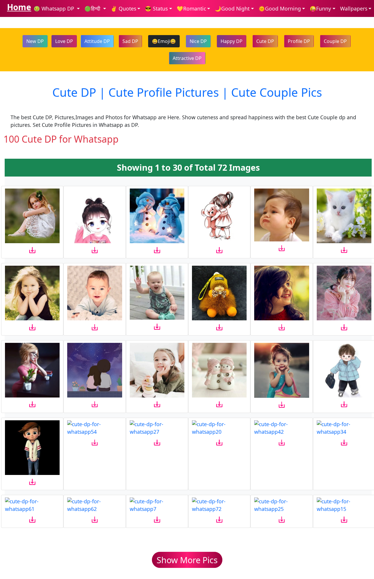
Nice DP (198, 41)
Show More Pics (187, 560)
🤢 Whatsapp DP (55, 8)
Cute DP (265, 41)
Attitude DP (97, 41)
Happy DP (232, 41)
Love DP (64, 41)
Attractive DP (187, 58)
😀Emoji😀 (164, 41)
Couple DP (335, 41)
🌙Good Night (232, 8)
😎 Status (156, 8)
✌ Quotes (123, 8)
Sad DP (130, 41)
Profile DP (299, 41)
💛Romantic (191, 8)
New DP (35, 41)
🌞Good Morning (280, 8)
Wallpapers (353, 8)
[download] (32, 250)
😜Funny (320, 8)
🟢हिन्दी (93, 8)
